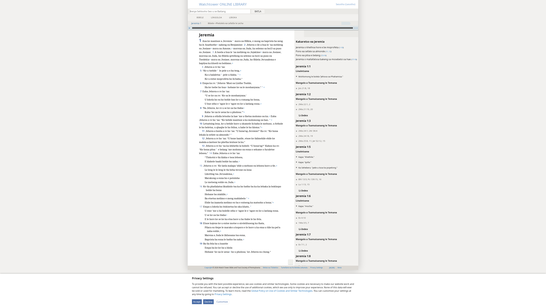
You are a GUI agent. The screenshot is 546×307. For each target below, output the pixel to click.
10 (201, 123)
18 (201, 223)
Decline (208, 301)
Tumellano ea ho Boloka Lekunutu (294, 267)
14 (210, 153)
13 (203, 145)
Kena (340, 267)
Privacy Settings (223, 294)
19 (201, 243)
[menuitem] (355, 11)
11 (203, 131)
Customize (222, 301)
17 (201, 206)
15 (201, 165)
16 (201, 186)
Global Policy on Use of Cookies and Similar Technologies (282, 290)
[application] (273, 28)
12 (203, 138)
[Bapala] (189, 28)
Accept (196, 301)
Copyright (208, 267)
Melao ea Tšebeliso (270, 267)
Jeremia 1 (196, 23)
